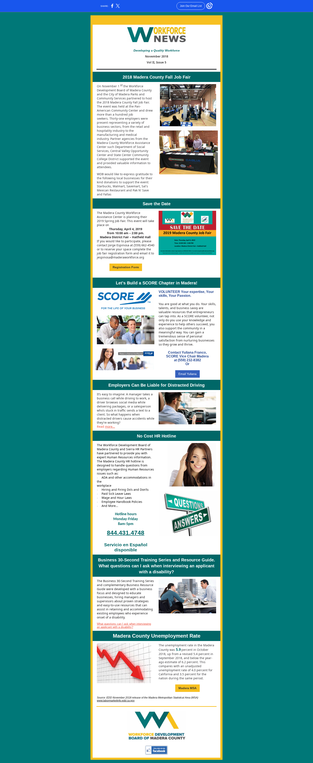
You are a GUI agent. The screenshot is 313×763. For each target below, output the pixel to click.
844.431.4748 (125, 532)
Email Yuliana (187, 374)
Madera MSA (187, 688)
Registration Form (126, 267)
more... (110, 427)
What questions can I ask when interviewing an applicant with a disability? (124, 625)
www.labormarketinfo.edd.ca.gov (116, 700)
